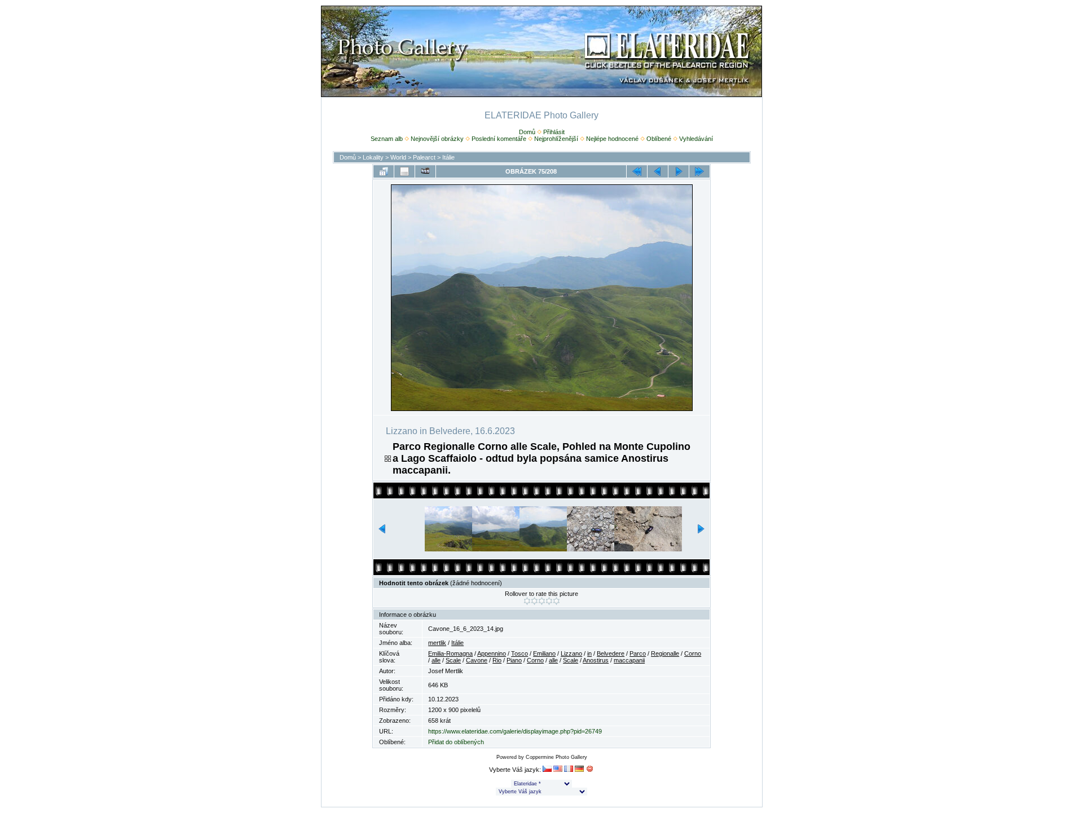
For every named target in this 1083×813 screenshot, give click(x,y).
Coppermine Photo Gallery (556, 757)
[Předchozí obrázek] (658, 171)
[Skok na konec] (699, 171)
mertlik (437, 642)
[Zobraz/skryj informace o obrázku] (404, 171)
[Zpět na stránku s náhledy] (383, 171)
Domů (527, 132)
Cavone (476, 660)
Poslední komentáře (499, 138)
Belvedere (610, 653)
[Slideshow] (425, 171)
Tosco (519, 653)
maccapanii (629, 660)
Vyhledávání (696, 138)
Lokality (373, 157)
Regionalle (665, 653)
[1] (527, 601)
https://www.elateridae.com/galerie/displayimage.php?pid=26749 (515, 731)
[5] (556, 601)
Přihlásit (554, 132)
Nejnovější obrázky (437, 138)
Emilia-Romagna (450, 653)
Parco (637, 653)
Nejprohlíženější (556, 138)
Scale (453, 660)
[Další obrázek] (678, 171)
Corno (692, 653)
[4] (549, 601)
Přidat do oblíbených (456, 742)
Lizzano (571, 653)
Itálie (448, 157)
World (398, 157)
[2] (534, 601)
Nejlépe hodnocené (612, 138)
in (589, 653)
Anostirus (596, 660)
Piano (514, 660)
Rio (496, 660)
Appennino (491, 653)
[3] (541, 601)
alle (436, 660)
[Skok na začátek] (637, 171)
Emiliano (544, 653)
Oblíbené (658, 138)
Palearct (424, 157)
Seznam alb (387, 138)
